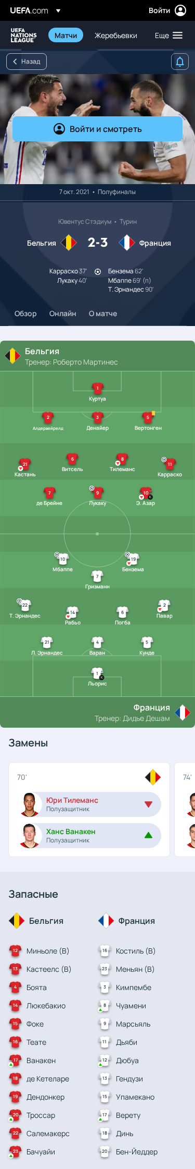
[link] (66, 35)
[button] (166, 35)
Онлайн (62, 313)
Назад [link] (30, 61)
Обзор (26, 313)
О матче (103, 313)
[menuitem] (66, 35)
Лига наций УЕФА (24, 35)
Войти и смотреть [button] (106, 129)
